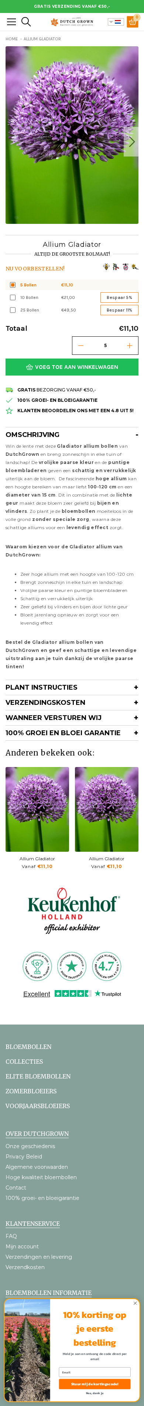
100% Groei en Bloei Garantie (63, 733)
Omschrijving (32, 435)
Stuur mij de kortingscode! (95, 1384)
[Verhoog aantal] (129, 345)
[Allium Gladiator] (37, 809)
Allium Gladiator (37, 858)
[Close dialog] (135, 1303)
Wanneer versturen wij (54, 718)
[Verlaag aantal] (81, 345)
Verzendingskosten (45, 703)
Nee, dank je (95, 1392)
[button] (131, 142)
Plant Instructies (42, 687)
